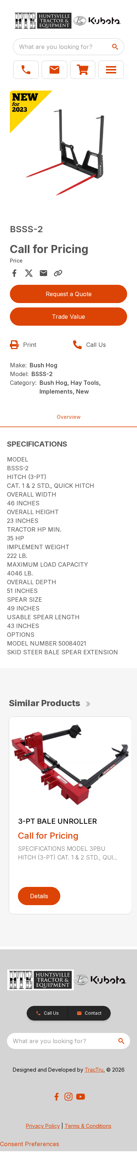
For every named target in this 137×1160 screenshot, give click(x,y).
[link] (83, 70)
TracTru (94, 1070)
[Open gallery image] (69, 149)
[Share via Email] (43, 273)
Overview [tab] (69, 417)
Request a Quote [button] (69, 294)
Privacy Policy (43, 1126)
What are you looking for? (55, 46)
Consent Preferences (29, 1144)
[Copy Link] (58, 273)
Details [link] (39, 896)
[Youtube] (80, 1096)
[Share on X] (28, 273)
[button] (26, 70)
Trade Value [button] (68, 316)
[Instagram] (68, 1096)
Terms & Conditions (88, 1126)
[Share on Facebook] (14, 273)
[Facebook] (56, 1096)
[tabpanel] (69, 150)
